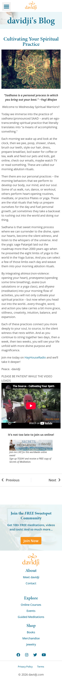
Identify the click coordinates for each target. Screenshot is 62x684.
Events (31, 611)
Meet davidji (31, 577)
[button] (6, 6)
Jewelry (31, 644)
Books (31, 632)
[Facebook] (18, 655)
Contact (31, 583)
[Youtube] (44, 655)
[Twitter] (35, 655)
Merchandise (31, 638)
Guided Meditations (31, 617)
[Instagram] (27, 655)
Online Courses (31, 605)
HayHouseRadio (35, 357)
